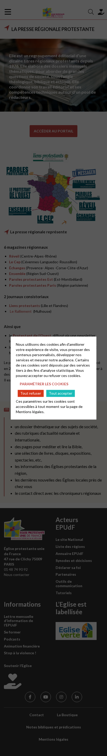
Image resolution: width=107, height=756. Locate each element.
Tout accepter (60, 393)
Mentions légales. (30, 411)
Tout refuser (30, 393)
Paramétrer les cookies (44, 384)
